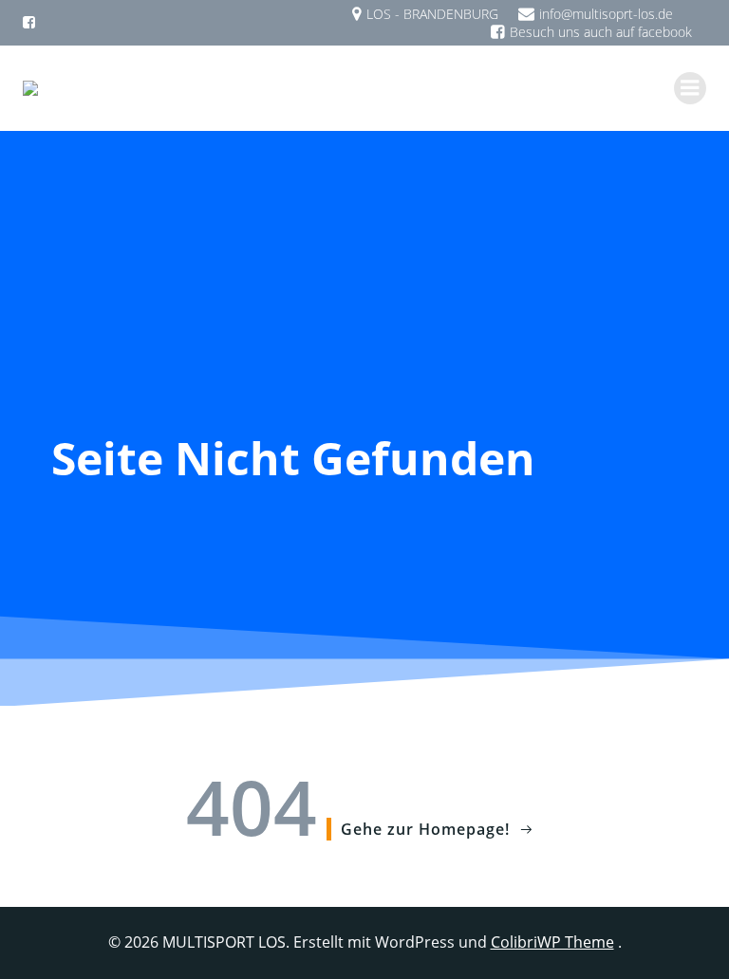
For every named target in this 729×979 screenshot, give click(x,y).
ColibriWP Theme (552, 942)
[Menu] (690, 88)
